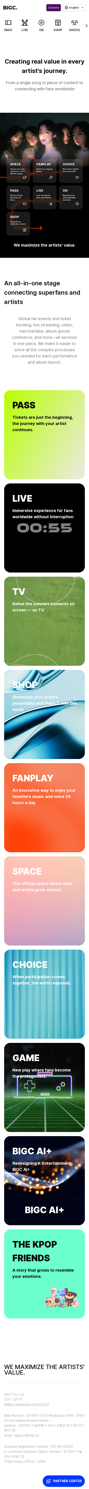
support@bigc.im (26, 1435)
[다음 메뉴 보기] (83, 25)
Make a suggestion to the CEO (26, 1404)
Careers (53, 7)
